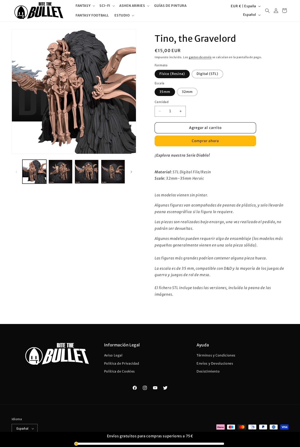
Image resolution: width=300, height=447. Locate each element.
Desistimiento (208, 371)
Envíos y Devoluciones (215, 364)
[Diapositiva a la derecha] (131, 172)
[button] (85, 6)
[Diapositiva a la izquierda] (16, 172)
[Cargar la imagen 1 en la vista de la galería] (34, 172)
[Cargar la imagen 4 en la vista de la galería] (113, 172)
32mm (187, 92)
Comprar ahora (205, 141)
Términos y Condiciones (216, 356)
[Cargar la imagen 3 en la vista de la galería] (87, 172)
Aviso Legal (113, 356)
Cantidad (161, 102)
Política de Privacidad (121, 364)
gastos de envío (200, 57)
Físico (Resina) (172, 74)
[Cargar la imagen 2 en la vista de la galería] (60, 172)
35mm (164, 92)
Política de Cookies (119, 371)
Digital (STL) (208, 74)
